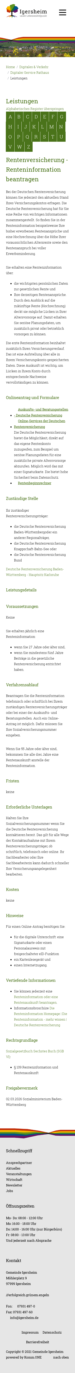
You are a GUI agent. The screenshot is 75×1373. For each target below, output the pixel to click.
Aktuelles (13, 1168)
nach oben (61, 1357)
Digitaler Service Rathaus (29, 72)
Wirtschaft (14, 1179)
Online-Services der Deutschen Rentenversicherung (39, 424)
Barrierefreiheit (37, 1342)
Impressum (30, 1332)
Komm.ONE (33, 1357)
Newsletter (14, 1185)
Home (10, 67)
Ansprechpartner (19, 1163)
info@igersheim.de (24, 1318)
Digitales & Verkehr (33, 67)
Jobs (9, 1191)
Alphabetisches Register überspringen (35, 109)
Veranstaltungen (19, 1174)
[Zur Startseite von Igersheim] (37, 11)
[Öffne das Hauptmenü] (63, 12)
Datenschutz (52, 1332)
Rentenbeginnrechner (34, 483)
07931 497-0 (26, 1306)
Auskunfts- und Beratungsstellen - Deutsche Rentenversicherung (41, 412)
